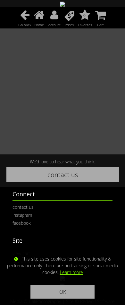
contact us (62, 174)
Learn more (71, 272)
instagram (22, 215)
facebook (22, 223)
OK (62, 291)
